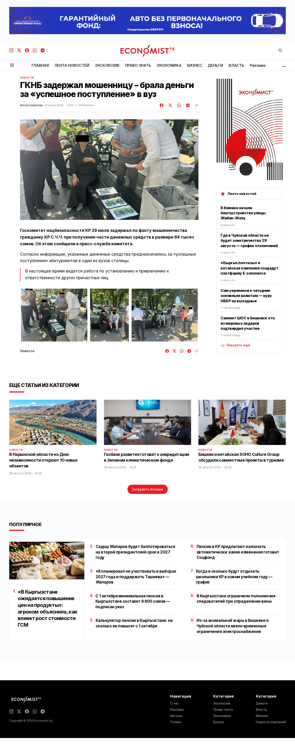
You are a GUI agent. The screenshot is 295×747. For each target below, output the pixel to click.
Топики (175, 722)
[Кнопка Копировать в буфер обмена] (195, 105)
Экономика (222, 716)
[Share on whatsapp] (178, 105)
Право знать (223, 709)
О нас (174, 703)
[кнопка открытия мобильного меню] (12, 65)
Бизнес (218, 722)
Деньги (262, 703)
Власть (261, 709)
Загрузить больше (147, 489)
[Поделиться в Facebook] (161, 105)
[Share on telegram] (187, 105)
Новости (27, 77)
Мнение (262, 716)
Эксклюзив (221, 703)
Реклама (177, 709)
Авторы (176, 716)
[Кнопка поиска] (280, 51)
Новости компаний (271, 722)
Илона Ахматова (31, 105)
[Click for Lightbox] (54, 315)
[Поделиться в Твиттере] (169, 105)
